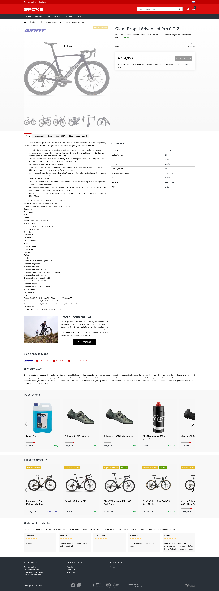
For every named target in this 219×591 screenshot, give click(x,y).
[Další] (193, 424)
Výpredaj (69, 17)
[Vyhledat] (180, 9)
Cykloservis (81, 17)
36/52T (167, 178)
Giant (193, 44)
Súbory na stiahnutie (78, 136)
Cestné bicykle (51, 22)
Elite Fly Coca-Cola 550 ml (154, 436)
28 (166, 155)
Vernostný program (31, 570)
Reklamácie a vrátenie (32, 575)
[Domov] (25, 22)
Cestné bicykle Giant (79, 361)
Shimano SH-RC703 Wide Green (118, 436)
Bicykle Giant (61, 361)
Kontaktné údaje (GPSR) (57, 136)
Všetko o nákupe (31, 562)
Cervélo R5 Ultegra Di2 (75, 501)
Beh (48, 17)
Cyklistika (27, 17)
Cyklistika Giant (45, 361)
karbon (167, 159)
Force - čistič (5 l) (33, 436)
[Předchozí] (26, 424)
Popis (28, 136)
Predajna (70, 567)
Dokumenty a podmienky (33, 572)
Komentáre (38, 136)
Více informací (84, 341)
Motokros (38, 17)
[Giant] (30, 361)
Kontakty (42, 2)
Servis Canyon (72, 572)
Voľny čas (57, 17)
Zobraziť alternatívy (183, 58)
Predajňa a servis (74, 562)
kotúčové (168, 164)
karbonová (169, 173)
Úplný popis (126, 37)
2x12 (166, 169)
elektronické (169, 182)
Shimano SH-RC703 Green (77, 436)
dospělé (168, 150)
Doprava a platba (30, 2)
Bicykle (40, 22)
